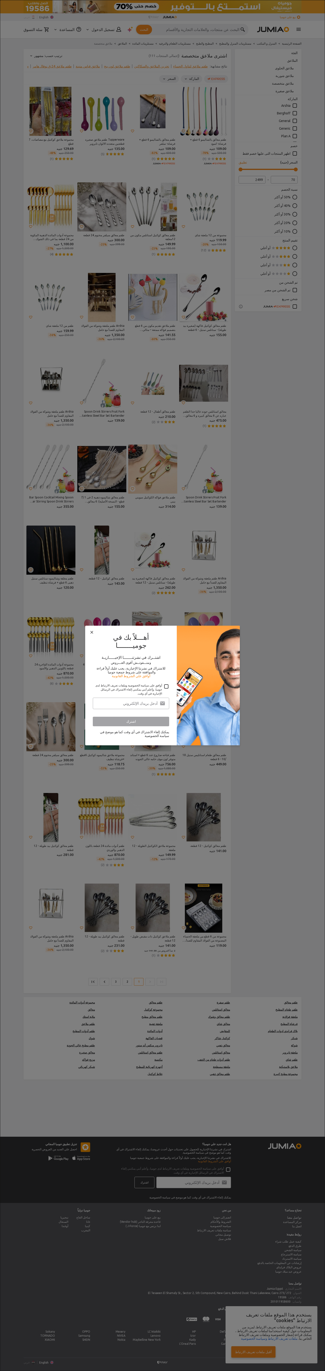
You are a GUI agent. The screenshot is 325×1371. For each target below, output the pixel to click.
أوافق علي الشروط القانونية (131, 676)
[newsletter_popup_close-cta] (92, 632)
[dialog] (162, 685)
